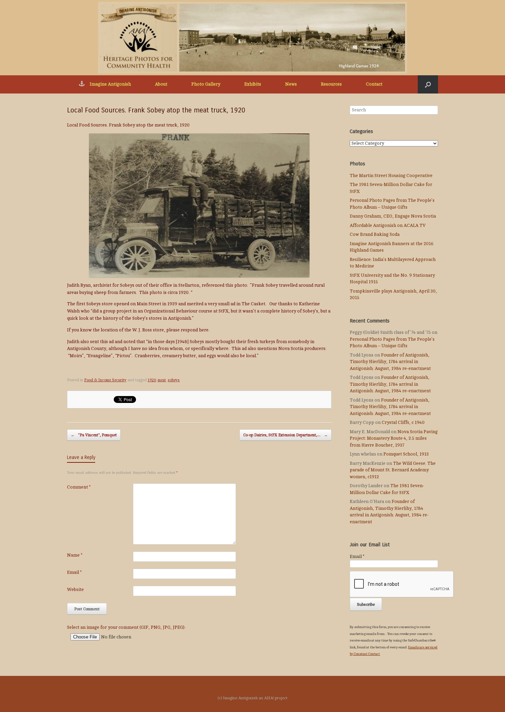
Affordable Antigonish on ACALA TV (388, 225)
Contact (374, 84)
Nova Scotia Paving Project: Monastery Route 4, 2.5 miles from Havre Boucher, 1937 (394, 438)
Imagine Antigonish (110, 84)
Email (74, 572)
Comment (79, 487)
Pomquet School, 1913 (406, 454)
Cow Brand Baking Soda (375, 234)
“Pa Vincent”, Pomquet (94, 435)
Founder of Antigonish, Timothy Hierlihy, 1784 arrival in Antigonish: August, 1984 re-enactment (390, 362)
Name (74, 555)
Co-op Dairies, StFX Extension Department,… (285, 435)
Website (75, 589)
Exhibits (252, 84)
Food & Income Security (105, 380)
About (161, 84)
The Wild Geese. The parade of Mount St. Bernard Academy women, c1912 (393, 470)
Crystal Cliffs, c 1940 (403, 422)
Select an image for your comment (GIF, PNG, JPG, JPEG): (126, 627)
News (291, 84)
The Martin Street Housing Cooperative (391, 175)
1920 (152, 380)
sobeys (174, 380)
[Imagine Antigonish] (252, 38)
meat (162, 380)
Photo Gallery (205, 84)
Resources (331, 84)
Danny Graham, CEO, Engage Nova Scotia (393, 216)
